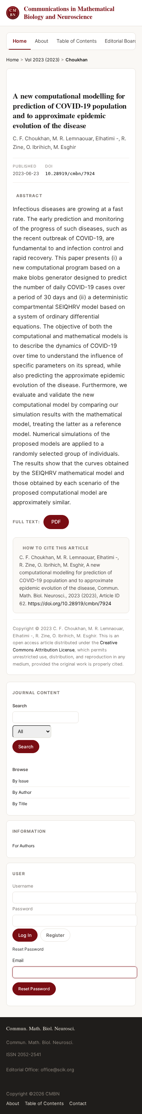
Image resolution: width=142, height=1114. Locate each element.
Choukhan (76, 59)
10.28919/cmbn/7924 (70, 173)
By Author (21, 792)
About (41, 41)
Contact (78, 1103)
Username (22, 886)
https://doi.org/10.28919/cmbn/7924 (69, 603)
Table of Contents (77, 41)
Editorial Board (121, 41)
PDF (56, 522)
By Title (19, 803)
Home (20, 41)
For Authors (23, 845)
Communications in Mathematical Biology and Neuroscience (61, 13)
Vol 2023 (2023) (42, 59)
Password (22, 908)
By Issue (20, 780)
